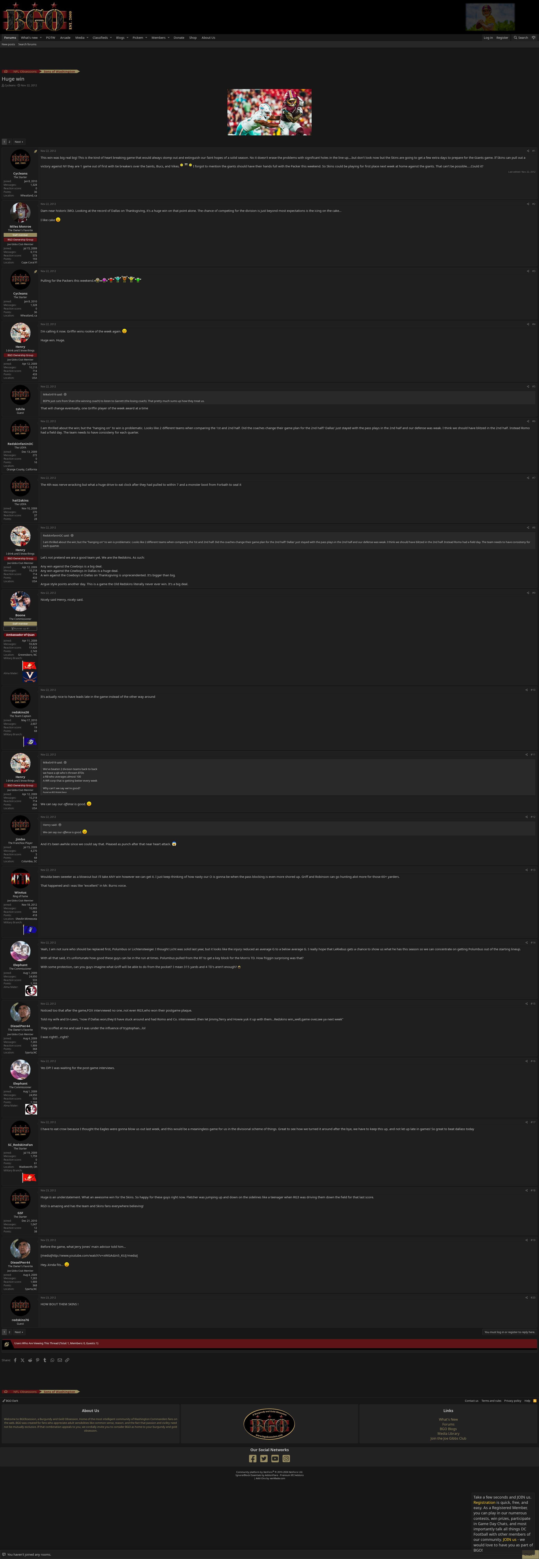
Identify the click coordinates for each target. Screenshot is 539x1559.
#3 (533, 271)
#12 (533, 817)
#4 (533, 324)
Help (527, 1401)
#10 (533, 690)
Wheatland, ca (28, 195)
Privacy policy (512, 1401)
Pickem (138, 37)
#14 (533, 942)
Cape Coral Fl (29, 262)
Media (79, 37)
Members (158, 37)
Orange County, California (22, 469)
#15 (533, 1003)
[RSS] (534, 1400)
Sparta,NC (31, 1052)
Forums (10, 37)
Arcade (65, 37)
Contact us (471, 1401)
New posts (8, 44)
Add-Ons (261, 1478)
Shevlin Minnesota (26, 919)
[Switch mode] (533, 37)
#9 (533, 593)
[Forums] (6, 72)
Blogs (120, 37)
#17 (533, 1122)
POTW (50, 37)
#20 (533, 1297)
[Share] (528, 151)
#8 (533, 527)
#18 (533, 1190)
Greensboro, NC (27, 655)
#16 (533, 1061)
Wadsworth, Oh (28, 1167)
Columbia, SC (29, 861)
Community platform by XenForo (269, 1472)
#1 (533, 151)
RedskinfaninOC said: (56, 535)
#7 (533, 478)
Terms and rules (491, 1401)
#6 (533, 421)
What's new (29, 37)
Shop (193, 37)
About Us (208, 37)
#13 (533, 870)
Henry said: (50, 825)
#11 (533, 754)
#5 (533, 386)
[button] (41, 37)
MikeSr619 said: (52, 394)
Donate (179, 37)
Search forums (27, 44)
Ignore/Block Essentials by (270, 1475)
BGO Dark (11, 1401)
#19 (533, 1240)
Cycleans (10, 85)
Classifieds (100, 37)
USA (34, 378)
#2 (533, 204)
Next (18, 142)
